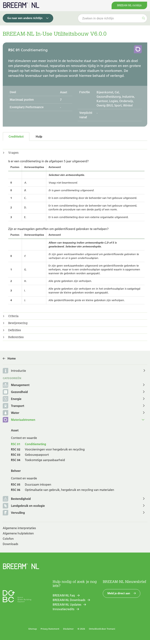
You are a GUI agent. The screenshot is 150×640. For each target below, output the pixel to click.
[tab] (75, 152)
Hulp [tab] (39, 136)
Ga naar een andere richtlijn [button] (24, 18)
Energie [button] (16, 399)
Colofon (8, 538)
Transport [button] (17, 406)
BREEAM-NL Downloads (69, 600)
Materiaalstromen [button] (23, 420)
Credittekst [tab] (16, 136)
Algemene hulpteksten (18, 533)
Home (12, 358)
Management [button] (20, 385)
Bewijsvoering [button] (18, 323)
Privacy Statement (50, 628)
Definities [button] (14, 330)
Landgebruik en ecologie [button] (28, 506)
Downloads (10, 544)
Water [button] (15, 413)
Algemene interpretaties (19, 528)
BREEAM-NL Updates (67, 604)
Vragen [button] (13, 152)
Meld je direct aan (118, 593)
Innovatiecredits (63, 609)
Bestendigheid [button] (21, 499)
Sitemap (32, 628)
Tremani (111, 628)
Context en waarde (24, 438)
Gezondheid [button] (19, 392)
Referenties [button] (16, 337)
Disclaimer (68, 628)
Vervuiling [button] (18, 512)
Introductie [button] (18, 371)
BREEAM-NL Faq (64, 595)
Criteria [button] (13, 316)
